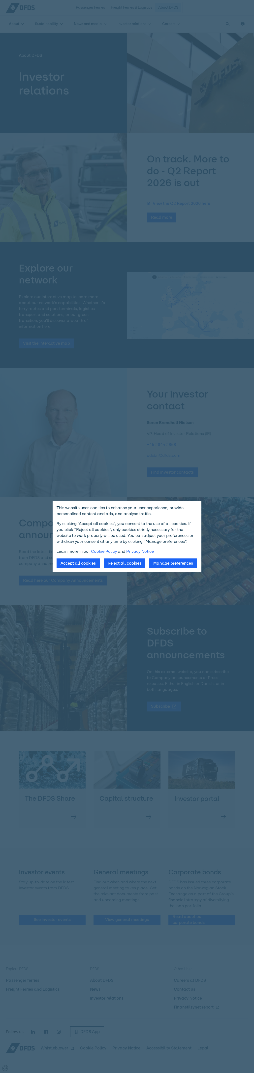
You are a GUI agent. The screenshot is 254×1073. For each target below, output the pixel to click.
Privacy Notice (140, 551)
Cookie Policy (104, 551)
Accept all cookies (78, 563)
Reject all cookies (124, 563)
